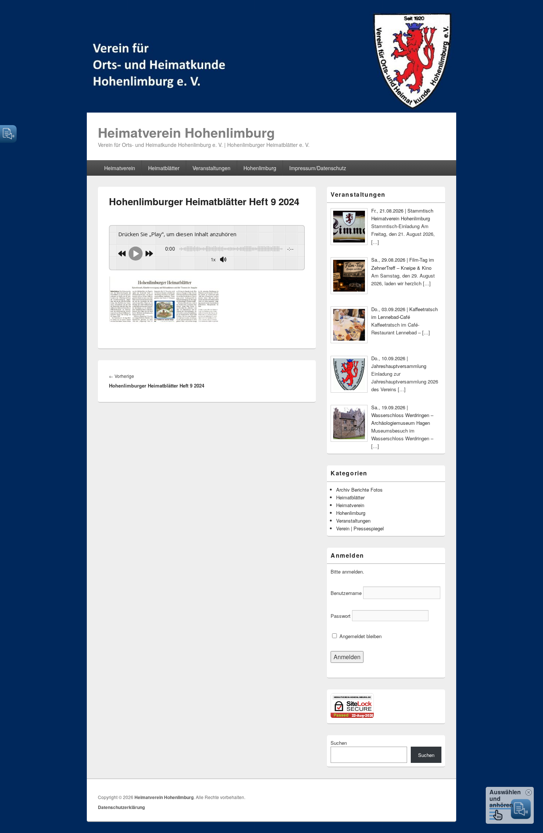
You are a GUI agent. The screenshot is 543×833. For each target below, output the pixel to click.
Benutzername (346, 592)
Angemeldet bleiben (360, 636)
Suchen (339, 742)
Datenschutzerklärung (121, 807)
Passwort (341, 615)
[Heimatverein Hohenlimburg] (271, 110)
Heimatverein (119, 168)
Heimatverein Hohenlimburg (186, 132)
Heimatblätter (164, 168)
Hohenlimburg (259, 168)
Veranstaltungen (211, 168)
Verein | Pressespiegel (360, 528)
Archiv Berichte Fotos (359, 489)
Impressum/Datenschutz (317, 168)
